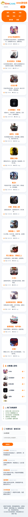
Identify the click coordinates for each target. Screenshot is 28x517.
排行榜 (11, 20)
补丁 (20, 16)
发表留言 (8, 444)
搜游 (23, 7)
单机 (14, 12)
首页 (8, 12)
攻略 (8, 16)
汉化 (14, 16)
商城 (17, 20)
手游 (20, 12)
